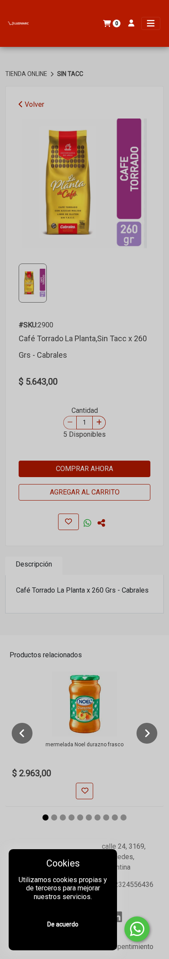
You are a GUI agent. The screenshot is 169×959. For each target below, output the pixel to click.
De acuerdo (62, 924)
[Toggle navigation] (150, 23)
